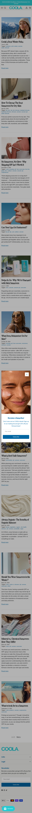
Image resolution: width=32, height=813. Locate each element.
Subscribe (16, 437)
